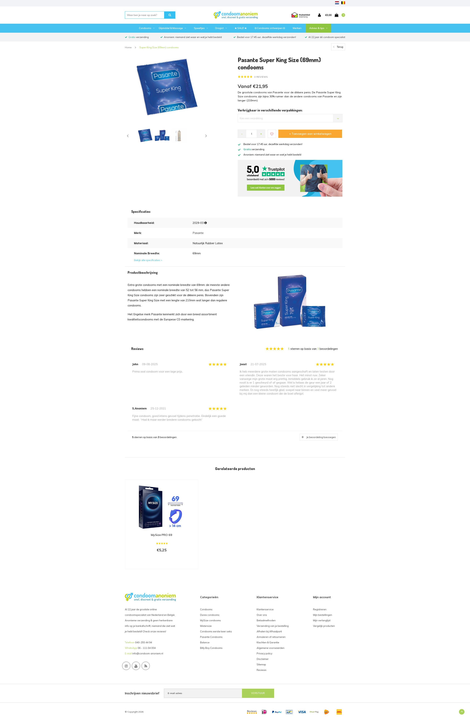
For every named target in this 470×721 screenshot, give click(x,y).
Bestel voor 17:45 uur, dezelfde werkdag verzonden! (266, 37)
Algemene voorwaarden (270, 647)
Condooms (145, 28)
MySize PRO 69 (161, 535)
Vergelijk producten (324, 625)
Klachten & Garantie (268, 642)
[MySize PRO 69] (161, 506)
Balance (204, 642)
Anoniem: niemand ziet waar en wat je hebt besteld (193, 37)
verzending (139, 37)
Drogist (219, 28)
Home (128, 47)
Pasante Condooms (211, 636)
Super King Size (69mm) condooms (159, 47)
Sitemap (261, 664)
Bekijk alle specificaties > (148, 260)
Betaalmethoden (266, 620)
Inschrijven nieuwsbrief (142, 693)
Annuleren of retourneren (271, 636)
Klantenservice (265, 609)
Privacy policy (264, 653)
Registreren (319, 609)
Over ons (262, 614)
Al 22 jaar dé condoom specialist (326, 37)
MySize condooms (210, 620)
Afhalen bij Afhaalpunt (269, 631)
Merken (297, 28)
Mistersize (206, 625)
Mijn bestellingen (322, 614)
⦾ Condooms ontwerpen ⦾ (270, 28)
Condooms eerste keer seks (216, 631)
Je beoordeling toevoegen (321, 437)
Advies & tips (316, 28)
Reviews (261, 669)
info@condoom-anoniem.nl (147, 653)
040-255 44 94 (143, 642)
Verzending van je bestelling (273, 625)
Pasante (198, 233)
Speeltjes (199, 28)
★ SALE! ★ (241, 28)
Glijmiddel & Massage (171, 28)
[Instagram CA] (126, 666)
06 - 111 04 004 (147, 647)
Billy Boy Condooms (211, 647)
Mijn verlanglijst (321, 620)
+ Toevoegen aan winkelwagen (310, 133)
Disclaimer (263, 658)
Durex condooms (209, 614)
